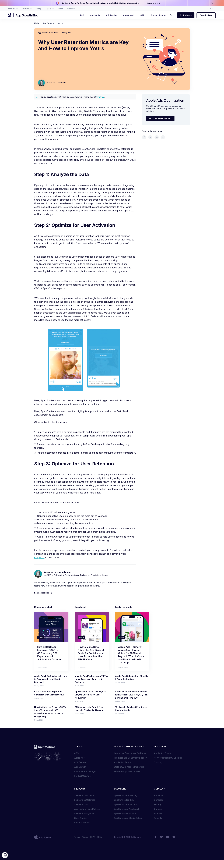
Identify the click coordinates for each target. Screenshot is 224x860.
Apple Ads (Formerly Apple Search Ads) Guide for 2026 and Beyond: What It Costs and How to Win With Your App (131, 655)
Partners (158, 813)
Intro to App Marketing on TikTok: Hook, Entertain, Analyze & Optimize (91, 679)
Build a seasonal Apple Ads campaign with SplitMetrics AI (49, 693)
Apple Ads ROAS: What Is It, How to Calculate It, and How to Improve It (50, 679)
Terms (77, 837)
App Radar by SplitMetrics (87, 809)
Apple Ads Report (123, 762)
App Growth (43, 33)
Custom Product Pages (85, 771)
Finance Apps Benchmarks (127, 771)
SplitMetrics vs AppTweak (126, 809)
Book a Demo (186, 15)
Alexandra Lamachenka (56, 83)
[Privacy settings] (5, 855)
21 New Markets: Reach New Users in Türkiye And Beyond (89, 709)
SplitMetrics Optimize (84, 800)
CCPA (99, 837)
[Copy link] (163, 137)
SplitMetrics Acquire (84, 795)
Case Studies (80, 818)
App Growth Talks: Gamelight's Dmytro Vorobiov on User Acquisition (90, 694)
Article (40, 638)
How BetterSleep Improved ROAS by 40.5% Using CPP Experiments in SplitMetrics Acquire (49, 653)
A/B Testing (80, 762)
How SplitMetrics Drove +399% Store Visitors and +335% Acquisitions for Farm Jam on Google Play (50, 712)
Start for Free (206, 15)
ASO (76, 753)
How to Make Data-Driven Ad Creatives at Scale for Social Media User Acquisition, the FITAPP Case (91, 653)
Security (158, 818)
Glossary (158, 762)
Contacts (158, 800)
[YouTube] (167, 837)
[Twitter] (161, 837)
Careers (158, 809)
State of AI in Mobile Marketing (129, 767)
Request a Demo (82, 822)
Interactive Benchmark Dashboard (130, 753)
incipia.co (100, 97)
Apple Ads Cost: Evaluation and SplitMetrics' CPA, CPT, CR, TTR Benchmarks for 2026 (131, 694)
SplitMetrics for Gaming (125, 795)
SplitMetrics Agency (84, 813)
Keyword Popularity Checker (168, 757)
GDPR (92, 837)
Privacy (85, 837)
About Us (158, 795)
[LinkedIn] (173, 837)
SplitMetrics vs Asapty (125, 813)
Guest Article (54, 33)
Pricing (157, 804)
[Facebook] (155, 837)
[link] (144, 137)
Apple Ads (79, 757)
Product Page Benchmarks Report (130, 757)
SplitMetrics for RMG (124, 800)
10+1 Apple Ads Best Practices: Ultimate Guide (131, 709)
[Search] (172, 15)
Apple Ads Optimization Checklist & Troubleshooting (132, 677)
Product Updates (82, 776)
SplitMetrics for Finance (125, 804)
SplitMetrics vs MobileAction (128, 818)
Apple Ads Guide (162, 753)
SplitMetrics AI (81, 804)
